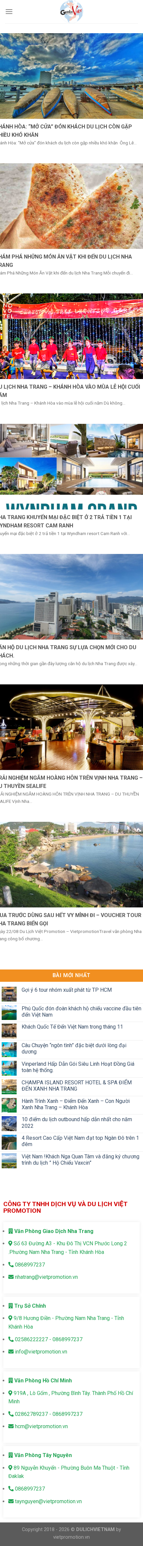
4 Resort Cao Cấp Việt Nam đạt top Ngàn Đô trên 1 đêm (80, 1141)
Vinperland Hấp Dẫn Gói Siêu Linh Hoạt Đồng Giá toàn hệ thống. (78, 1067)
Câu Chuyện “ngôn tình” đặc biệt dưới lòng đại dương (74, 1048)
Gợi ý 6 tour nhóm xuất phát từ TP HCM (67, 989)
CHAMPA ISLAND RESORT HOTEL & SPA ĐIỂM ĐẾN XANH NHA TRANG (77, 1085)
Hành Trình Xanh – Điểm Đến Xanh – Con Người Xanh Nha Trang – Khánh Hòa (76, 1104)
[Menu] (9, 11)
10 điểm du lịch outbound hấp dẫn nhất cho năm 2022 (77, 1122)
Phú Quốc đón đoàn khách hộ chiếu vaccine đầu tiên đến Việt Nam (81, 1011)
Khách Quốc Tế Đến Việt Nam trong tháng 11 (72, 1027)
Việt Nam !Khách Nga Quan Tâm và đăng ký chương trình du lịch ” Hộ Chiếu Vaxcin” (80, 1159)
